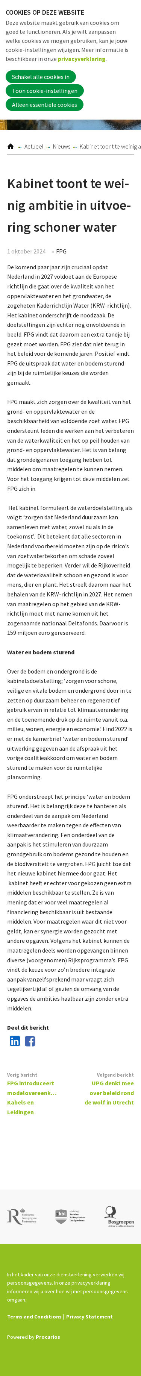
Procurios (48, 1337)
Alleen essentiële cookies (44, 104)
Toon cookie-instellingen (44, 90)
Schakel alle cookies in (41, 76)
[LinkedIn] (13, 1041)
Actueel (34, 146)
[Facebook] (28, 1041)
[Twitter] (43, 1041)
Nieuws (61, 146)
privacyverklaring (82, 58)
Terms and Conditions (34, 1316)
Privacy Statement (89, 1316)
